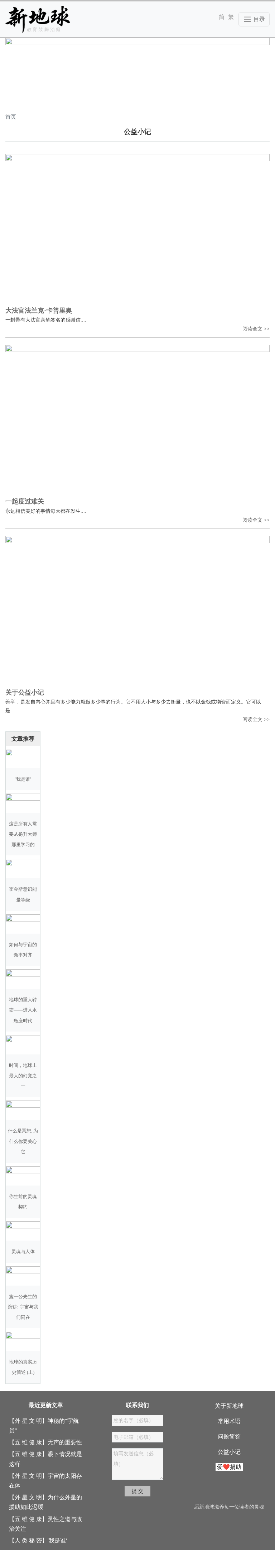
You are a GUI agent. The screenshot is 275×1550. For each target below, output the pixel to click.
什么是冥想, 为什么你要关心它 (23, 1141)
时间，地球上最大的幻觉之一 (23, 1076)
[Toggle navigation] (254, 19)
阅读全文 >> (256, 329)
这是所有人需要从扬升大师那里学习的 (23, 834)
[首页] (37, 19)
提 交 (137, 1491)
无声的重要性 (65, 1442)
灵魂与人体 (23, 1251)
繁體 (231, 17)
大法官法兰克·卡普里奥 (38, 310)
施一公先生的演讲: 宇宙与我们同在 (23, 1307)
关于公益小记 (24, 692)
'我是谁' (23, 779)
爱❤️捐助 (229, 1467)
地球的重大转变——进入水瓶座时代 (23, 1010)
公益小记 (229, 1452)
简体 (222, 17)
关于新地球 (229, 1406)
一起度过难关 (24, 501)
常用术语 (229, 1421)
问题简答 (229, 1437)
